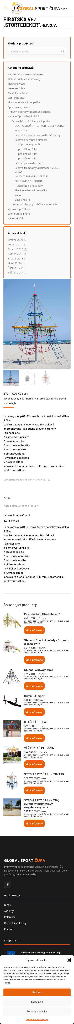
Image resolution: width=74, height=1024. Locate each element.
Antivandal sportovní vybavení (25, 74)
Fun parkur (21, 130)
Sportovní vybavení (19, 107)
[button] (69, 960)
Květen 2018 (15, 253)
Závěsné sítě (22, 199)
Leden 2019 (15, 244)
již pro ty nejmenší (29, 144)
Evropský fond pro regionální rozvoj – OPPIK (41, 954)
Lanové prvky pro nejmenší (31, 139)
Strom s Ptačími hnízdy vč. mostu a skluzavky (46, 641)
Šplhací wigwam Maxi (38, 669)
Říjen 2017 (14, 268)
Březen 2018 (15, 258)
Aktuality (9, 911)
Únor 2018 (14, 263)
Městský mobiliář (18, 93)
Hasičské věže (16, 83)
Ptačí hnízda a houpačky (29, 185)
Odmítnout (37, 1001)
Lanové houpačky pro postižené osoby (37, 135)
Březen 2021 (15, 239)
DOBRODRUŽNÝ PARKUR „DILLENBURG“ (40, 125)
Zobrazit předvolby (37, 1011)
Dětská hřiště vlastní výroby (24, 79)
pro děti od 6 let (23, 479)
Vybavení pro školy (19, 209)
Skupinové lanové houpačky (24, 102)
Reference (9, 917)
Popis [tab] (6, 498)
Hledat (62, 51)
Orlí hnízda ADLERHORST (30, 181)
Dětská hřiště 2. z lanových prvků (30, 121)
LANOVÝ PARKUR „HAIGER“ (31, 176)
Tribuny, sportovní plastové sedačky (29, 111)
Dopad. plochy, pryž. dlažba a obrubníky (34, 204)
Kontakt (8, 929)
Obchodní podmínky (15, 923)
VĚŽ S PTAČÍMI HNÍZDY (39, 748)
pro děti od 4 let (27, 153)
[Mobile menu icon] (5, 8)
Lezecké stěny (16, 88)
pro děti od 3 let (27, 149)
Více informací (34, 630)
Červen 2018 (15, 249)
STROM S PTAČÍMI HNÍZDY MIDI (44, 774)
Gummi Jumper (34, 696)
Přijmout (37, 992)
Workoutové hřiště (19, 213)
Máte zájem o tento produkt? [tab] (21, 505)
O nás (7, 904)
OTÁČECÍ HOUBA (35, 722)
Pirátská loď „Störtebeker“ (42, 614)
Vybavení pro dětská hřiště (23, 116)
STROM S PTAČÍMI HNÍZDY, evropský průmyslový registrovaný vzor (41, 803)
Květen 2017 (15, 272)
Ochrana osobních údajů (37, 1019)
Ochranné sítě (16, 97)
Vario (18, 195)
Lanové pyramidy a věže (29, 163)
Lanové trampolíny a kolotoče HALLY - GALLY (37, 169)
